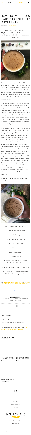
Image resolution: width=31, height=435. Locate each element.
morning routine (5, 284)
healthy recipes (14, 283)
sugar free (13, 284)
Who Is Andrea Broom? (15, 404)
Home (15, 398)
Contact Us (15, 407)
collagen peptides (18, 282)
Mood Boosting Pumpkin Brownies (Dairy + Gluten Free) (22, 358)
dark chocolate (5, 283)
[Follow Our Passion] (15, 2)
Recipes (3, 11)
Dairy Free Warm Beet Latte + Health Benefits (7, 380)
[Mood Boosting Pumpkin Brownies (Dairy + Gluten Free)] (23, 348)
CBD (12, 282)
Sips (6, 11)
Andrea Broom (12, 25)
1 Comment (8, 315)
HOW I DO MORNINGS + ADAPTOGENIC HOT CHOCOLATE (15, 19)
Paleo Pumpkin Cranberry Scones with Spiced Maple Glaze (7, 358)
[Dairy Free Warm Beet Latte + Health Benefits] (8, 370)
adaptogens (7, 282)
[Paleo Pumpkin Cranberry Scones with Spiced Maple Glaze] (8, 348)
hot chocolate (23, 283)
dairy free (26, 282)
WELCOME (15, 401)
